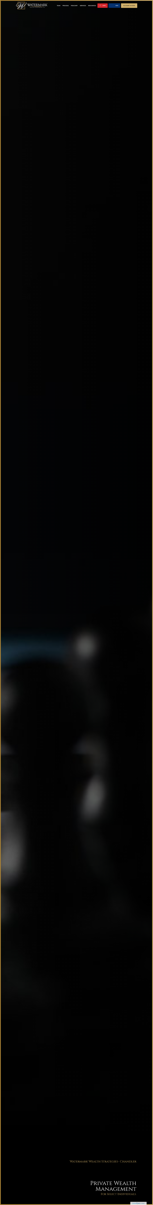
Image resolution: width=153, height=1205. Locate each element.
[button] (58, 5)
